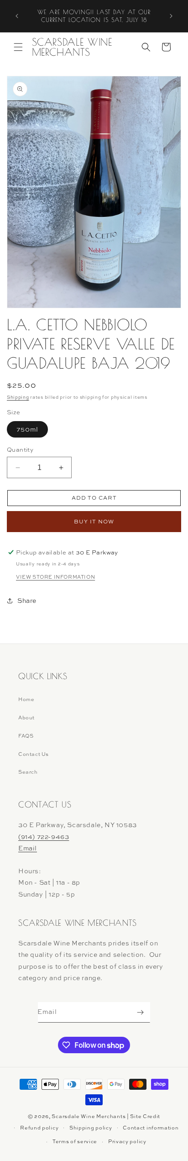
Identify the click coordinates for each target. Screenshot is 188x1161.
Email (27, 848)
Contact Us (33, 754)
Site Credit (145, 1116)
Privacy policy (127, 1141)
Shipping (18, 397)
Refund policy (39, 1127)
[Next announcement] (171, 16)
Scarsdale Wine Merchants (88, 1116)
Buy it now (94, 521)
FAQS (25, 736)
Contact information (150, 1127)
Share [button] (27, 600)
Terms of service (74, 1141)
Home (26, 699)
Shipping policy (90, 1127)
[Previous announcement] (17, 16)
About (26, 717)
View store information (55, 577)
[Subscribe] (140, 1012)
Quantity (20, 449)
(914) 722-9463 (43, 836)
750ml (27, 429)
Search (28, 772)
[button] (18, 47)
